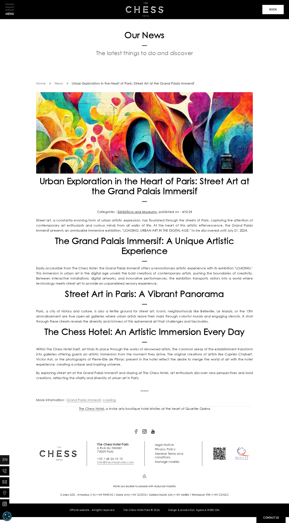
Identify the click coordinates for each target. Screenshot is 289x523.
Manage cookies (167, 461)
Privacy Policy (165, 449)
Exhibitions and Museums (137, 212)
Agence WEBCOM (207, 510)
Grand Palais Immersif (84, 400)
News (59, 83)
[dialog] (7, 516)
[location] (4, 493)
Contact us (271, 518)
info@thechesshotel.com (115, 462)
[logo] (136, 431)
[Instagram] (4, 504)
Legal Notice (164, 445)
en (5, 460)
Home (41, 83)
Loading (109, 400)
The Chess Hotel (91, 408)
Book (273, 9)
